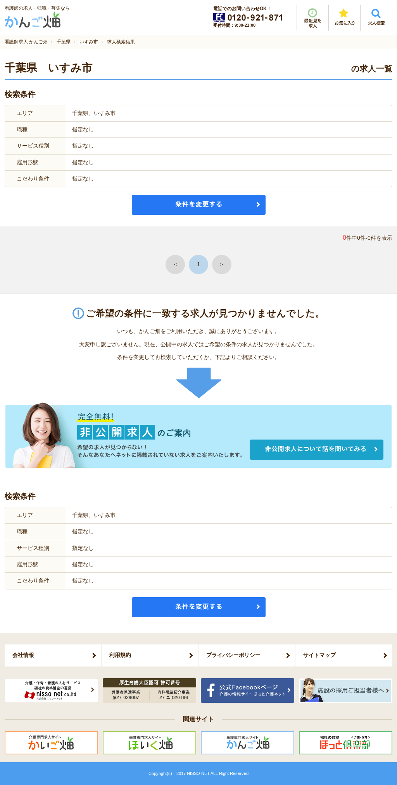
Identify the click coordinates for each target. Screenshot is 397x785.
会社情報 (23, 655)
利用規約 (120, 655)
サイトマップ (319, 655)
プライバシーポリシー (233, 655)
